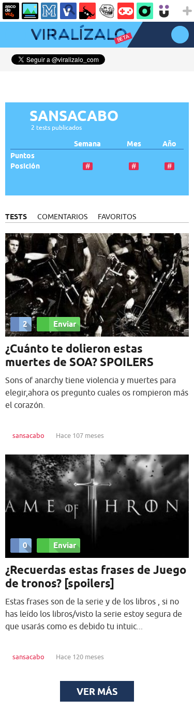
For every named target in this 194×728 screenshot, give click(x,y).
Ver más (97, 691)
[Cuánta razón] (30, 11)
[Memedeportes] (49, 11)
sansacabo (28, 435)
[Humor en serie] (164, 11)
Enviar (64, 324)
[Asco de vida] (11, 11)
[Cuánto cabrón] (106, 11)
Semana (87, 144)
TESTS (16, 217)
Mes (134, 144)
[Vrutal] (125, 11)
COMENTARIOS (62, 217)
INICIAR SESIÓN (180, 34)
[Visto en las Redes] (68, 11)
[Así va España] (87, 11)
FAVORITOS (117, 217)
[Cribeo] (145, 11)
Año (169, 144)
